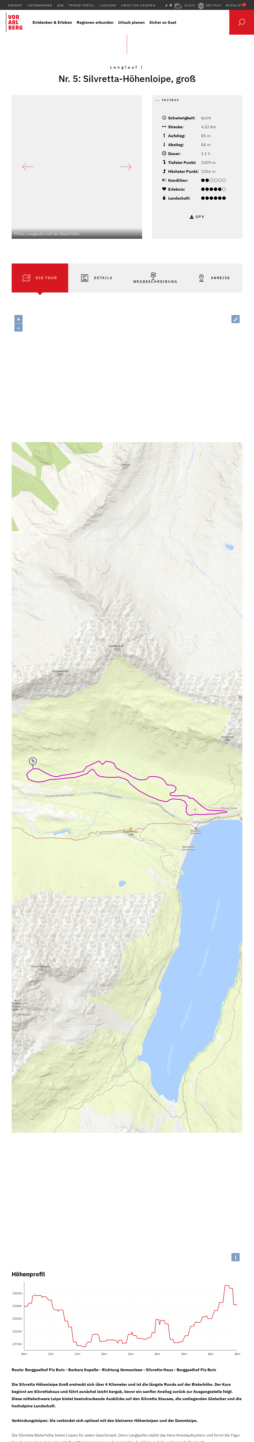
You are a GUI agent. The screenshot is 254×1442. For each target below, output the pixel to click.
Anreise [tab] (219, 277)
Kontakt (15, 5)
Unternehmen (40, 5)
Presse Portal (82, 5)
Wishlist (235, 5)
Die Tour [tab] (45, 277)
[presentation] (40, 277)
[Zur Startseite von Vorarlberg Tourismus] (14, 22)
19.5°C (189, 5)
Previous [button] (27, 167)
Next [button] (126, 167)
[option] (77, 167)
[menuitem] (52, 22)
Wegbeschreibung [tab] (155, 281)
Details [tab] (102, 277)
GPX (200, 216)
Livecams (108, 5)
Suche (241, 22)
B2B (60, 5)
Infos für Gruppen (138, 5)
